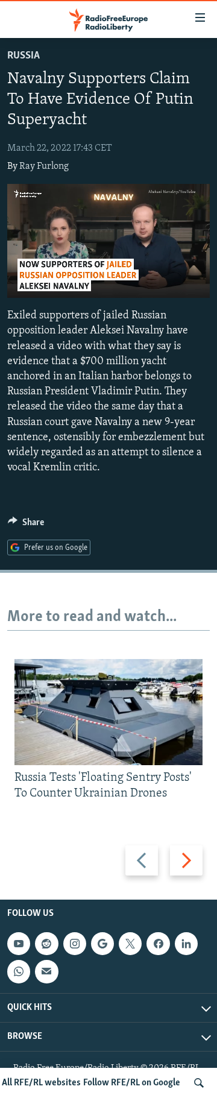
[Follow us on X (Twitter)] (130, 943)
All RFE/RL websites (41, 1083)
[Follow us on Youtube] (18, 943)
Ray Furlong (44, 166)
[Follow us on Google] (102, 943)
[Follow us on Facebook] (157, 943)
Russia (23, 56)
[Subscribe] (46, 971)
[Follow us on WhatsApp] (18, 971)
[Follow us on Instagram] (74, 943)
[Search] (199, 1083)
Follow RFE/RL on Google (131, 1083)
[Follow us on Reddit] (46, 943)
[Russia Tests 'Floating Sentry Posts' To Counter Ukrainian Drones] (108, 712)
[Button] (26, 525)
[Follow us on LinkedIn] (186, 943)
